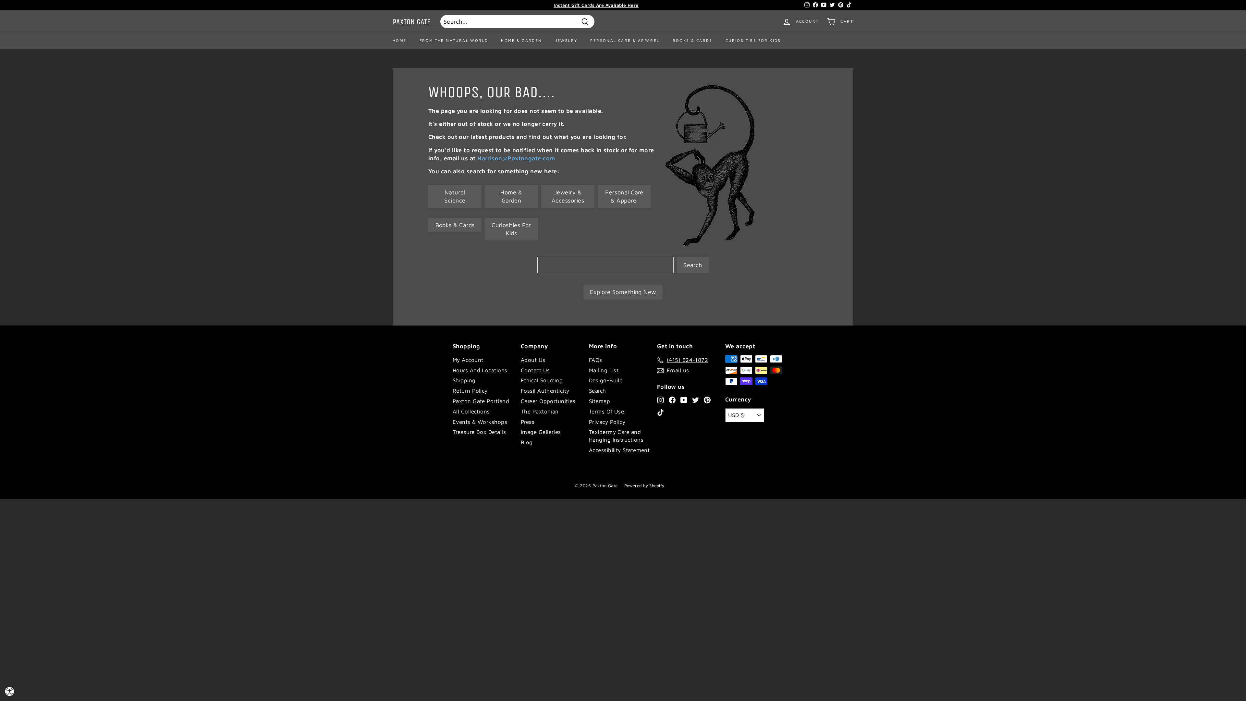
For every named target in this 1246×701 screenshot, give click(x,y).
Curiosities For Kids (753, 40)
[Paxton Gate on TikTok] (660, 412)
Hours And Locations (480, 370)
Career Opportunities (548, 401)
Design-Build (606, 380)
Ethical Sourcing (542, 380)
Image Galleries (541, 432)
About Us (533, 360)
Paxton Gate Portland (481, 401)
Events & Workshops (480, 422)
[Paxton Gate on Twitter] (695, 399)
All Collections (471, 411)
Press (527, 422)
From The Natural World (454, 40)
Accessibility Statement (619, 450)
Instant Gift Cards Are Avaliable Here (596, 5)
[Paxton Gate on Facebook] (672, 399)
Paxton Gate (412, 22)
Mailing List (603, 370)
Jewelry (566, 40)
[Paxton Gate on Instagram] (660, 399)
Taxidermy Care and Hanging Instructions (616, 436)
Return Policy (470, 390)
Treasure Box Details (479, 432)
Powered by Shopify (644, 485)
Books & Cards (693, 40)
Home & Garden (521, 40)
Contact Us (535, 370)
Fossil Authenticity (545, 390)
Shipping (464, 380)
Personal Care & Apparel (624, 40)
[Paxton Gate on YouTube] (683, 399)
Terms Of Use (606, 411)
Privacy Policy (607, 422)
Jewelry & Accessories (568, 196)
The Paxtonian (540, 411)
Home (400, 40)
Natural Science (454, 196)
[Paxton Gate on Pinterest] (707, 399)
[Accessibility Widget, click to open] (9, 691)
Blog (527, 442)
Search (692, 265)
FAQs (595, 360)
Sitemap (599, 401)
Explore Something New (623, 292)
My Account (468, 360)
